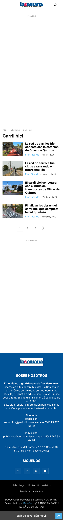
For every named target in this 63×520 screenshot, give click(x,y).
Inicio (5, 130)
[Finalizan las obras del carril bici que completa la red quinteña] (13, 211)
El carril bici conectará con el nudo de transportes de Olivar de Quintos (42, 187)
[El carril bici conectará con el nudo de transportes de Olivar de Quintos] (13, 188)
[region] (31, 73)
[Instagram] (27, 471)
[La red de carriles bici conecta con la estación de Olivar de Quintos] (13, 149)
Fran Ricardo (32, 154)
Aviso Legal (19, 485)
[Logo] (31, 365)
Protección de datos (39, 485)
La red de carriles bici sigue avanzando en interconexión (40, 166)
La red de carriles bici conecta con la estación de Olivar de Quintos (42, 147)
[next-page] (43, 228)
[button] (8, 5)
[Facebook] (18, 471)
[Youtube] (45, 471)
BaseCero (28, 503)
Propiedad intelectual (31, 491)
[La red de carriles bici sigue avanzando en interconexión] (13, 169)
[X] (36, 471)
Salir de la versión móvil (31, 515)
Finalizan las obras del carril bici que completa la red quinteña (41, 209)
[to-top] (58, 514)
